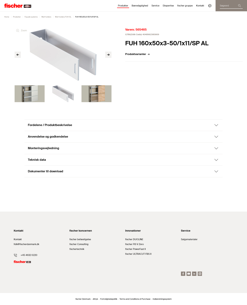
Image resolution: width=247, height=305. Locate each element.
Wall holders (46, 17)
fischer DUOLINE (134, 239)
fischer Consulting (78, 244)
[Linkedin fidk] (194, 274)
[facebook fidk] (183, 274)
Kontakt (200, 5)
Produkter (17, 17)
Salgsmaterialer (189, 239)
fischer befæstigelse (80, 239)
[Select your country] (210, 6)
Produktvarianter (135, 54)
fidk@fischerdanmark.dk (26, 244)
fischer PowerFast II (135, 249)
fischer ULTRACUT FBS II (138, 253)
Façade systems (31, 17)
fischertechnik (76, 249)
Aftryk (95, 299)
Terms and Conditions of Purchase (134, 299)
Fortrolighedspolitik (108, 299)
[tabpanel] (30, 93)
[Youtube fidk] (189, 274)
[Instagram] (200, 274)
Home (6, 17)
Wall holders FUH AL (63, 17)
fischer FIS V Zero (134, 244)
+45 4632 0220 (29, 255)
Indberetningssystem (162, 299)
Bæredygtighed (140, 5)
